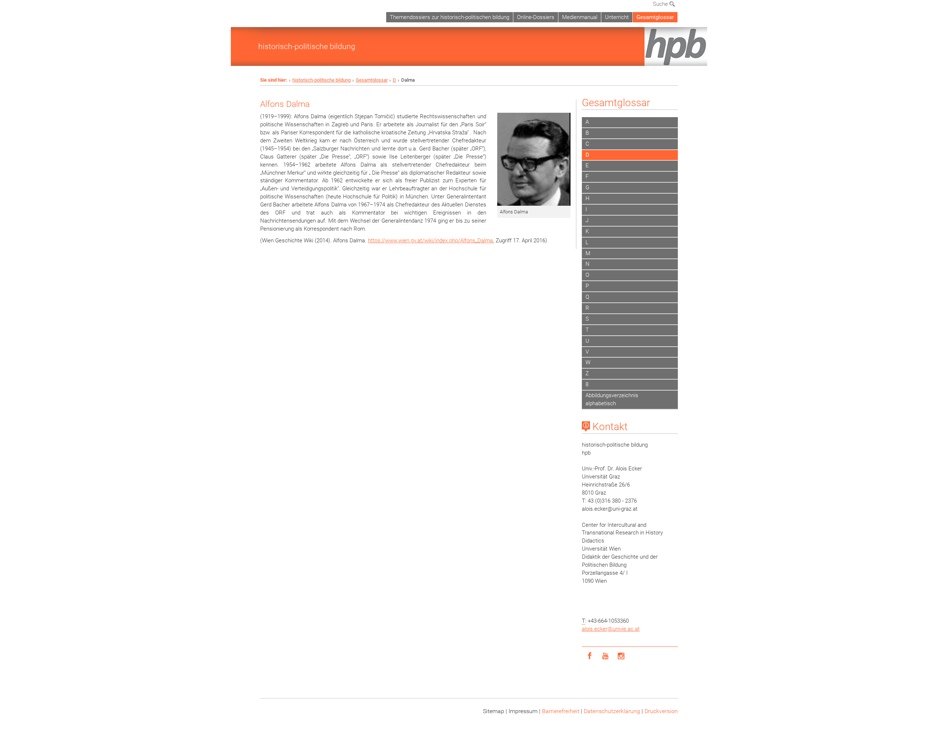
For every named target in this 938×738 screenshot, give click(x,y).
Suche (661, 4)
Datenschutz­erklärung (612, 711)
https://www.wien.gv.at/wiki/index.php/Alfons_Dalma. (431, 240)
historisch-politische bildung (306, 46)
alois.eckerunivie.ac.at (611, 629)
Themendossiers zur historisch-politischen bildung (449, 17)
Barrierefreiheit (560, 711)
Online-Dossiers (535, 17)
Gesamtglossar (655, 17)
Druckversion (661, 711)
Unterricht (617, 17)
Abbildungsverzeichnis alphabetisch (612, 399)
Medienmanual (579, 17)
